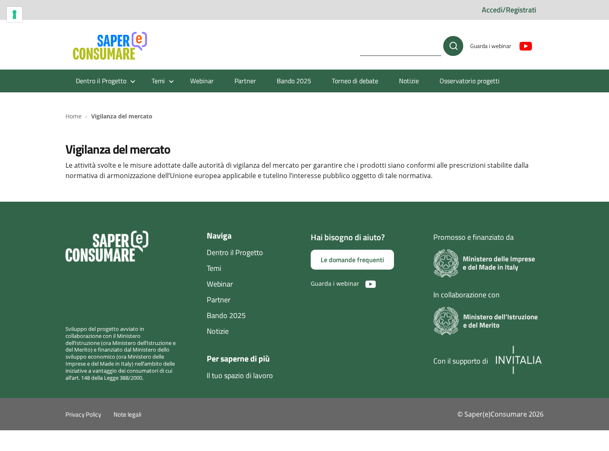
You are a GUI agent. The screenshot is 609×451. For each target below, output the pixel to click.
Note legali (127, 414)
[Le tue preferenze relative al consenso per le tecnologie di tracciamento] (14, 14)
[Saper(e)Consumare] (110, 46)
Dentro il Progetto (235, 252)
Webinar (202, 81)
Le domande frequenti (352, 260)
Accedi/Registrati (509, 9)
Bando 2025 (294, 81)
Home (73, 116)
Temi (214, 268)
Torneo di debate (355, 81)
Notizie (409, 81)
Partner (245, 81)
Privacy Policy (83, 414)
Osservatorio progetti (470, 81)
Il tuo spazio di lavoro (240, 375)
